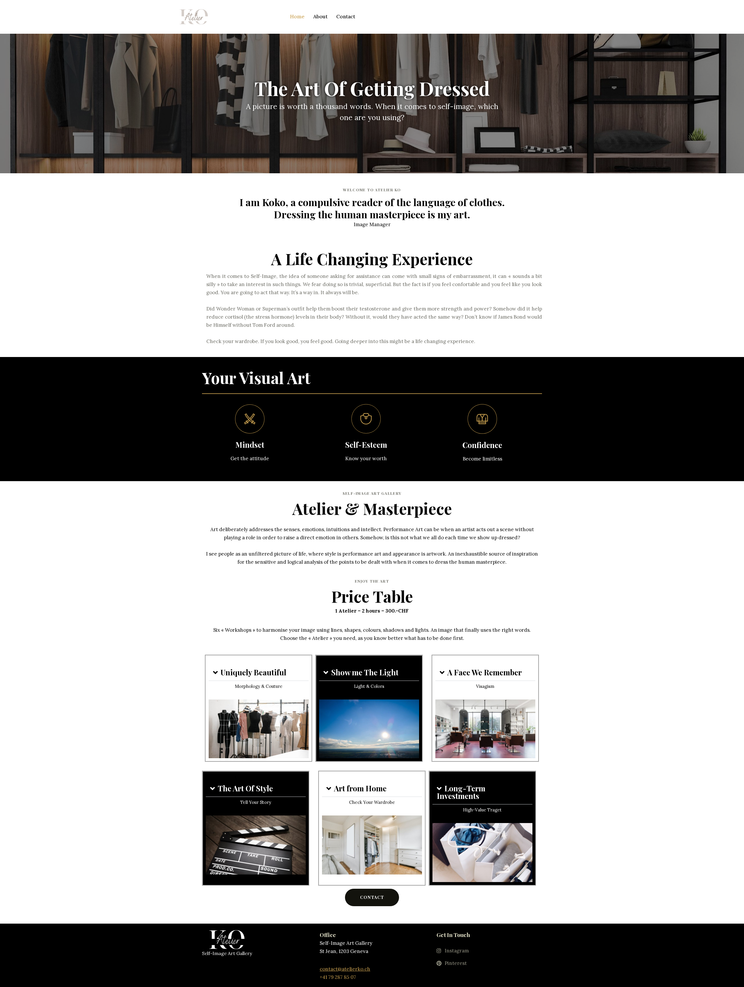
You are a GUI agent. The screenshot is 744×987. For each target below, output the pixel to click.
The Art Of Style (245, 788)
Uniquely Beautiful (253, 672)
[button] (259, 672)
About (320, 16)
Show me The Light (364, 672)
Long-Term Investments (461, 792)
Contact (345, 16)
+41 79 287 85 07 (338, 977)
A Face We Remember (484, 672)
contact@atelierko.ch (345, 969)
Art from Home (360, 788)
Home (297, 16)
